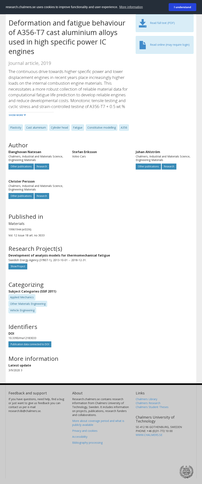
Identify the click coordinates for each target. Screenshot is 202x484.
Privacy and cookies (84, 431)
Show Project (18, 266)
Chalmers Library (146, 399)
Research (42, 166)
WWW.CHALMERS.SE (149, 435)
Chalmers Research (148, 403)
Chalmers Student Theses (152, 407)
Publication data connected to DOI (30, 344)
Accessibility (79, 437)
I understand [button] (182, 7)
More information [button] (131, 7)
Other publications (21, 166)
